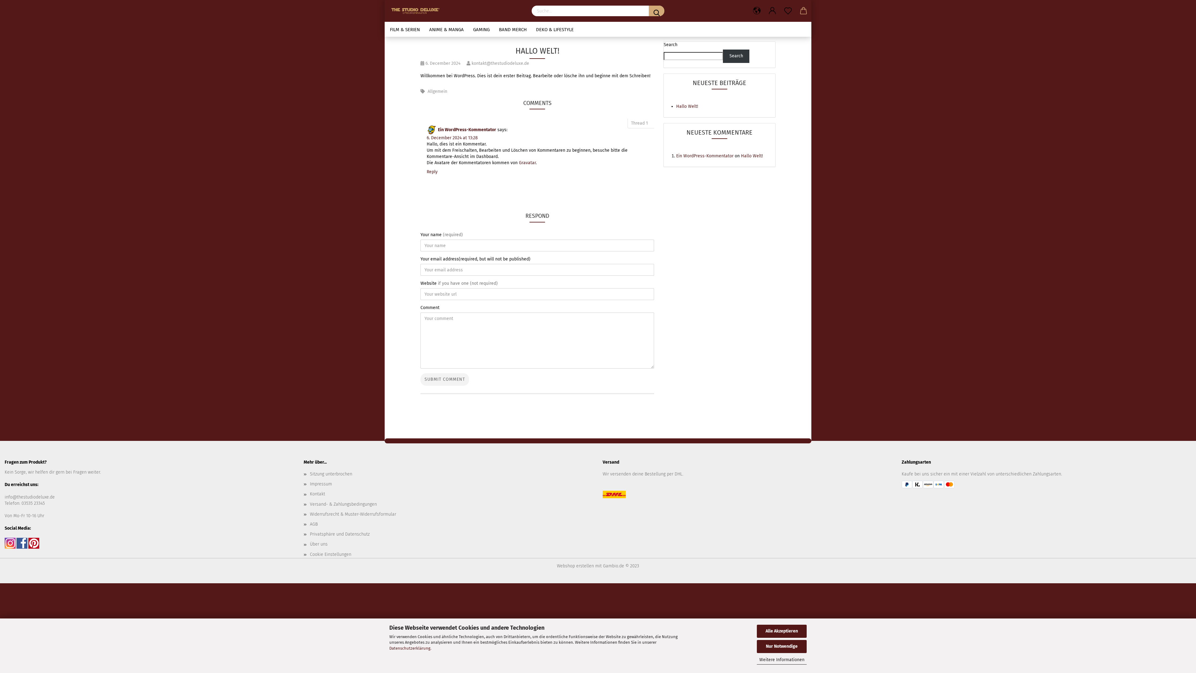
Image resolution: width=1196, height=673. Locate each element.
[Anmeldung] (772, 11)
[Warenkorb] (803, 11)
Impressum (321, 484)
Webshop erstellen (575, 566)
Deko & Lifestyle (555, 29)
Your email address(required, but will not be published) (475, 259)
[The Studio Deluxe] (417, 11)
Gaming (481, 29)
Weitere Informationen (781, 659)
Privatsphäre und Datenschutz (340, 534)
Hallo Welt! (687, 106)
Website (459, 283)
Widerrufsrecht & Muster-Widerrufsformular (353, 514)
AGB (314, 524)
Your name (441, 234)
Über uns (319, 544)
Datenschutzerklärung (409, 648)
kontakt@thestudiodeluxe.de (499, 63)
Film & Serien (405, 29)
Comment (429, 307)
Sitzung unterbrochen (331, 474)
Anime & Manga (446, 29)
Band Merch (513, 29)
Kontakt (317, 494)
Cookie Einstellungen (330, 554)
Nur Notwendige (782, 646)
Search (670, 44)
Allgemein (437, 91)
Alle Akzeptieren (782, 631)
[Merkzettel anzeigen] (788, 11)
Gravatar (527, 162)
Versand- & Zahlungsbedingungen (343, 504)
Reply (432, 171)
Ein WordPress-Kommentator (467, 129)
